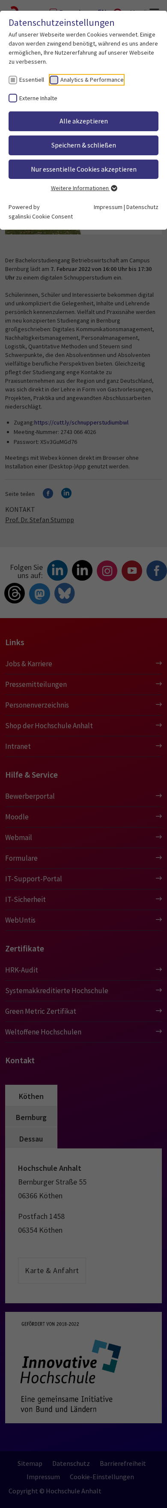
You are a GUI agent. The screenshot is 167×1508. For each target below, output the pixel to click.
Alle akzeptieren (84, 121)
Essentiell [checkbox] (31, 79)
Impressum (108, 207)
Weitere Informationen (80, 188)
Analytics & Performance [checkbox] (92, 79)
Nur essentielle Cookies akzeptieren (84, 169)
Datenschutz (142, 207)
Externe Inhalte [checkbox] (38, 98)
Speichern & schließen (83, 145)
